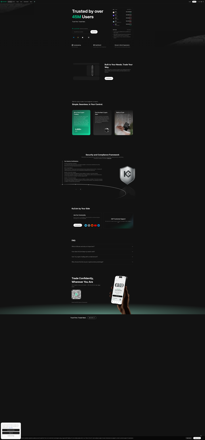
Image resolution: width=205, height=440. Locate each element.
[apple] (82, 37)
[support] (200, 435)
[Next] (80, 189)
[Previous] (76, 189)
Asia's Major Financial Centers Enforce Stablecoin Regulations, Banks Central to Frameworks (122, 35)
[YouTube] (95, 225)
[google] (78, 37)
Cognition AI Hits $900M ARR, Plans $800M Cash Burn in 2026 (122, 32)
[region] (11, 431)
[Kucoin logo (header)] (3, 1)
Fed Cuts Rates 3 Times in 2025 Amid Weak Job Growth (122, 37)
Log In (190, 1)
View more (109, 158)
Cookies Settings (11, 435)
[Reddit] (92, 225)
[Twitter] (89, 225)
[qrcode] (88, 37)
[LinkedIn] (98, 225)
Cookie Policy (11, 427)
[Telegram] (85, 225)
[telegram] (73, 37)
